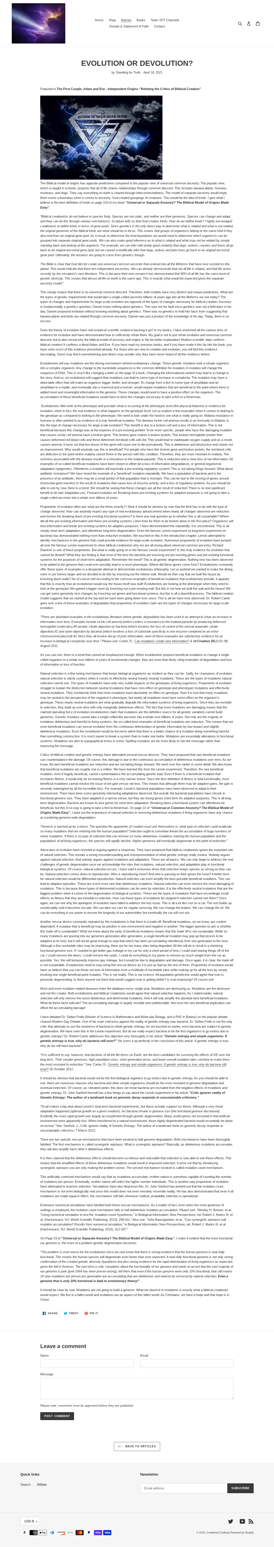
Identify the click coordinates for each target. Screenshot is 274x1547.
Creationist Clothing (217, 1532)
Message (46, 1374)
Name (44, 1355)
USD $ (29, 1521)
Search (25, 1484)
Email (144, 1355)
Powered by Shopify (242, 1532)
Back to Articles (140, 1446)
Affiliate (42, 1484)
